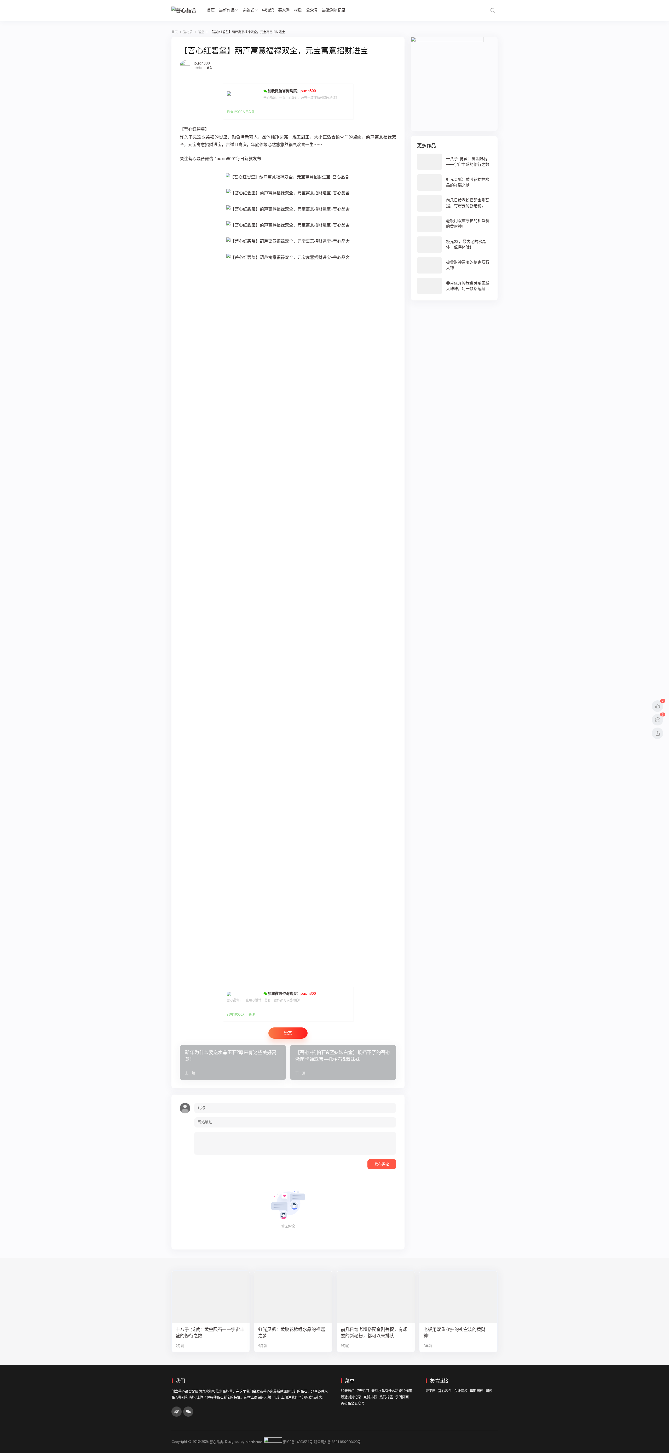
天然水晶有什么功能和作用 (391, 1391)
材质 (298, 10)
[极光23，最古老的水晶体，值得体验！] (454, 244)
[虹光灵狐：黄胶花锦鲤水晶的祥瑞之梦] (454, 182)
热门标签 (386, 1397)
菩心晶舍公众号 (353, 1403)
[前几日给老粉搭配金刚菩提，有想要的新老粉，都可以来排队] (454, 203)
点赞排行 (370, 1397)
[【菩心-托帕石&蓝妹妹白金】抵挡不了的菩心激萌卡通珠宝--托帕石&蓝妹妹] (343, 1062)
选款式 (248, 10)
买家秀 (284, 10)
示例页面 (402, 1397)
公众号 (312, 10)
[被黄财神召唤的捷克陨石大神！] (454, 265)
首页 (211, 10)
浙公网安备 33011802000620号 (337, 1442)
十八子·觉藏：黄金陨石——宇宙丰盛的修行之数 (210, 1333)
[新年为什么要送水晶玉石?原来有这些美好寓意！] (233, 1062)
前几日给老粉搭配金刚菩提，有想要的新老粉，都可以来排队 (374, 1333)
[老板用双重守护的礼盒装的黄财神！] (454, 224)
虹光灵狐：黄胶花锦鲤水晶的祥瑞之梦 (291, 1333)
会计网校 (461, 1391)
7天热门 (363, 1391)
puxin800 (202, 63)
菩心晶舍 (445, 1391)
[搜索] (492, 10)
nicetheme (254, 1442)
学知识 (268, 10)
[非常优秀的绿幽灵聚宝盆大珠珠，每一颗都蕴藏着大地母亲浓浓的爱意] (454, 286)
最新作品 (227, 10)
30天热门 (348, 1391)
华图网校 (476, 1391)
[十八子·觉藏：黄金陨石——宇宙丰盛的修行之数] (454, 162)
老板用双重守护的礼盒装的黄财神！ (454, 1333)
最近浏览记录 (333, 10)
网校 (489, 1391)
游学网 (430, 1391)
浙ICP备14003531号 (298, 1442)
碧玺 (209, 68)
